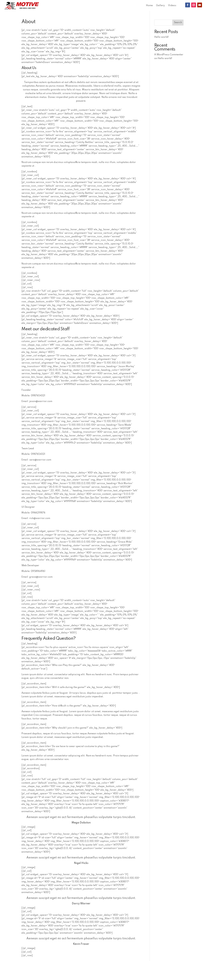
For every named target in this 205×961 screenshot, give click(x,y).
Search (178, 22)
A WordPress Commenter (168, 55)
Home (149, 6)
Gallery (160, 6)
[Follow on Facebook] (187, 5)
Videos (172, 6)
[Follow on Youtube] (199, 5)
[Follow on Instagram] (193, 5)
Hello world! (161, 37)
